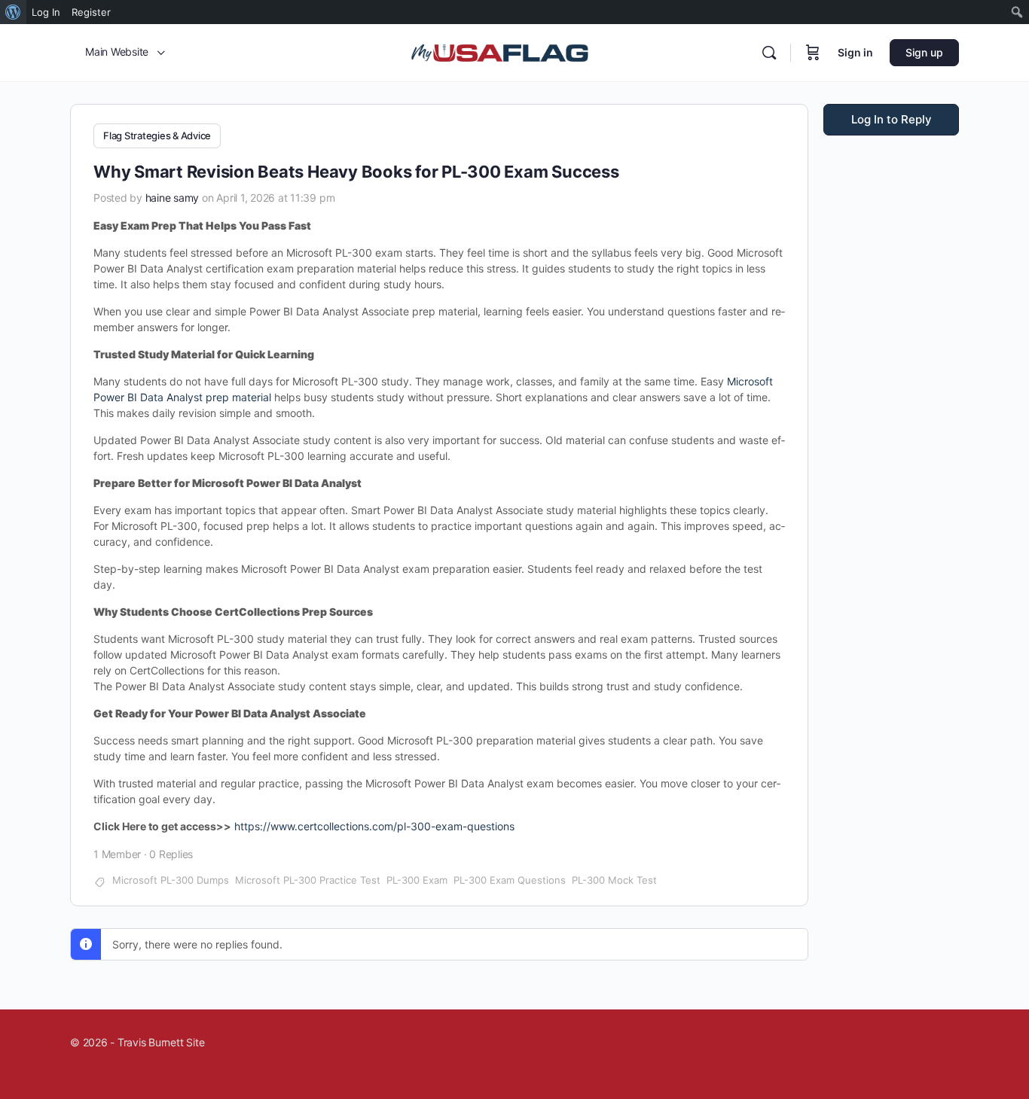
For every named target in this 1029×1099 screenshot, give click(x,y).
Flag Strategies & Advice (157, 135)
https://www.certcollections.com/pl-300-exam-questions (374, 826)
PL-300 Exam (416, 880)
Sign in (855, 52)
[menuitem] (13, 12)
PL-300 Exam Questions (509, 880)
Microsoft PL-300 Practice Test (307, 880)
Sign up (924, 52)
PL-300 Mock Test (614, 880)
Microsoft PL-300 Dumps (170, 880)
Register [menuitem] (91, 12)
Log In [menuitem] (46, 12)
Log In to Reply (891, 119)
